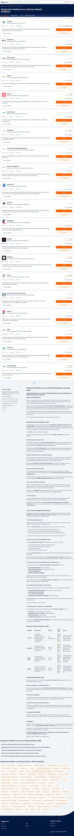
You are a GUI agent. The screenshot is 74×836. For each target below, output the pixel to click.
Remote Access (24, 768)
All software (5, 15)
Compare (64, 33)
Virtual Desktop (22, 785)
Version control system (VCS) (27, 791)
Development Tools (5, 783)
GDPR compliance (11, 765)
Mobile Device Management (55, 777)
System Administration (24, 800)
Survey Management (6, 797)
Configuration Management (61, 803)
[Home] (1, 6)
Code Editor (21, 771)
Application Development (40, 765)
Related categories (31, 15)
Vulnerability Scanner (55, 780)
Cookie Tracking (45, 809)
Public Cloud (15, 783)
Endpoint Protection (5, 794)
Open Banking (31, 806)
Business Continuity (6, 780)
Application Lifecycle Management (9, 785)
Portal (17, 788)
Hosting (22, 780)
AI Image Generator (31, 774)
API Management (17, 794)
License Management (34, 785)
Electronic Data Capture (26, 777)
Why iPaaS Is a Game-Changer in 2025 (10, 398)
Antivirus (28, 771)
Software (27, 825)
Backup (3, 765)
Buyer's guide (14, 15)
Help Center (52, 825)
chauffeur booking (26, 803)
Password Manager (66, 768)
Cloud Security (45, 791)
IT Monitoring (21, 774)
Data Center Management (58, 797)
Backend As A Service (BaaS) (43, 806)
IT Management (56, 768)
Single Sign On (42, 797)
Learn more (64, 29)
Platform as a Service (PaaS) (7, 788)
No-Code (32, 768)
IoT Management (46, 788)
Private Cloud (45, 780)
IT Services (5, 6)
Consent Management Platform (18, 806)
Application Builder (25, 788)
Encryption (58, 794)
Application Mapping (15, 803)
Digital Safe (50, 785)
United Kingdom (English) (60, 831)
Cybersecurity (4, 774)
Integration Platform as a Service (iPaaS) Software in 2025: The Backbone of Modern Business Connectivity (11, 393)
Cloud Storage (42, 774)
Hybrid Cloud (49, 803)
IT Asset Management (61, 800)
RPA (39, 809)
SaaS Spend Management (40, 777)
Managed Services (49, 794)
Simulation (15, 780)
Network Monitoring (52, 774)
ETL (63, 788)
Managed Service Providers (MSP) (9, 800)
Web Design (69, 797)
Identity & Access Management (25, 765)
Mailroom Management (48, 800)
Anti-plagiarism (4, 791)
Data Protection (35, 788)
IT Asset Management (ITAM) (32, 780)
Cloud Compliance (32, 797)
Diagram (38, 791)
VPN (49, 797)
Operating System (56, 788)
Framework (33, 809)
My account (52, 823)
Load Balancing (65, 791)
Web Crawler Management (19, 797)
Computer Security (63, 765)
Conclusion (4, 407)
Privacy (2, 823)
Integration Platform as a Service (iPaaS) (42, 771)
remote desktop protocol (7, 809)
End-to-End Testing (5, 768)
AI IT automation (42, 783)
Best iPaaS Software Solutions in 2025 (9, 403)
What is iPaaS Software (6, 396)
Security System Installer (38, 803)
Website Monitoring (52, 765)
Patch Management (36, 800)
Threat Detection (14, 791)
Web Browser (15, 768)
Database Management (59, 771)
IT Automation (51, 783)
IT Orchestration (5, 806)
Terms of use (3, 828)
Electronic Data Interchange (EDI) (28, 783)
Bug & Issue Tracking (63, 774)
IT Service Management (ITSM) (43, 768)
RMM (24, 794)
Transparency (3, 826)
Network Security (13, 771)
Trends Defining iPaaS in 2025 (8, 405)
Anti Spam (64, 780)
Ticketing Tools (4, 803)
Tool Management (56, 806)
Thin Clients (25, 809)
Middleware (17, 809)
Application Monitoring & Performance (10, 777)
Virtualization (13, 774)
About (27, 823)
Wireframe (3, 771)
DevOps (57, 785)
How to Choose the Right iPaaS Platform (10, 401)
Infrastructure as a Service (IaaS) (35, 794)
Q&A (22, 15)
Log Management (55, 791)
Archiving (43, 785)
